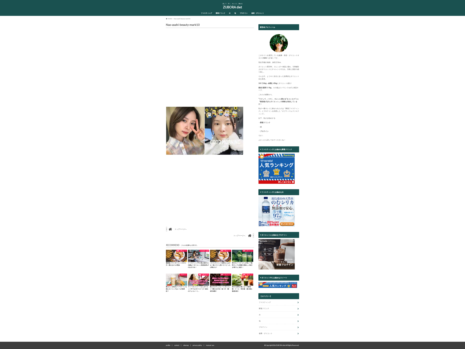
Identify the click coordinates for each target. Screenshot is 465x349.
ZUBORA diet (232, 7)
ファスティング (206, 13)
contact (176, 345)
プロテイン (244, 13)
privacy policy (197, 345)
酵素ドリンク (220, 13)
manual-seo (210, 345)
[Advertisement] (210, 68)
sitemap (186, 345)
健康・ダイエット (257, 13)
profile (168, 345)
